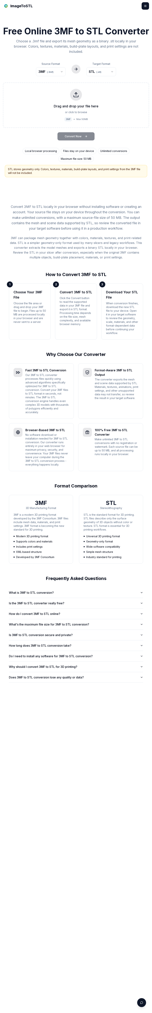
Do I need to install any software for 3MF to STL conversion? (51, 656)
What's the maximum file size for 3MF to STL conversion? (49, 624)
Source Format (51, 63)
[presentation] (76, 105)
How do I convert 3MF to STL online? (34, 614)
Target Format (101, 63)
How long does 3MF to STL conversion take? (40, 645)
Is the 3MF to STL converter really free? (36, 603)
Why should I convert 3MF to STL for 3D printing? (43, 667)
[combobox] (51, 71)
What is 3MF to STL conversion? (31, 592)
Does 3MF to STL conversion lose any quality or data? (46, 677)
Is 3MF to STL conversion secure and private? (41, 635)
